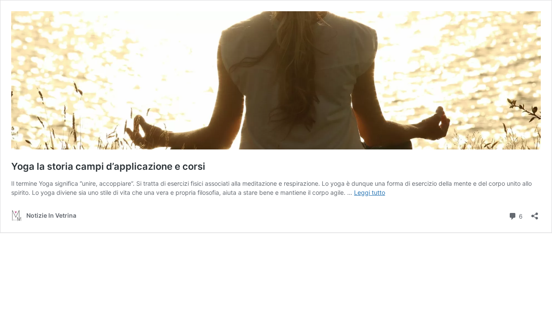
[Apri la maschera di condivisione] (535, 213)
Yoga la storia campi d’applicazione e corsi (108, 166)
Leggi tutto (369, 192)
